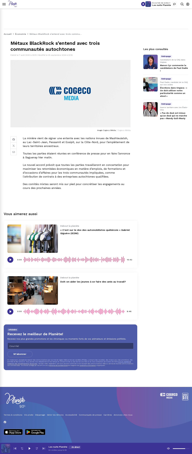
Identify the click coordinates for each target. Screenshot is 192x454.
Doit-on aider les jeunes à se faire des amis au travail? (93, 281)
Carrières (108, 415)
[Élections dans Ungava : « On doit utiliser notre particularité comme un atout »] (150, 84)
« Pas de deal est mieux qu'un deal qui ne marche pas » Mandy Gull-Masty (173, 116)
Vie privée (28, 415)
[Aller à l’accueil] (12, 6)
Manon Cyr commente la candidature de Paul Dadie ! (174, 68)
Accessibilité (71, 415)
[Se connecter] (188, 4)
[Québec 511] (185, 399)
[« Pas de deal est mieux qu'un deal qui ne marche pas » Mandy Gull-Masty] (150, 109)
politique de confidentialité (58, 365)
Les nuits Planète (161, 5)
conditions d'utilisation (88, 365)
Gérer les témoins (55, 415)
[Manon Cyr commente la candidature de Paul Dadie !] (150, 62)
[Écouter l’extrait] (10, 260)
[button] (15, 448)
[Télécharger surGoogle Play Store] (35, 432)
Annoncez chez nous (123, 415)
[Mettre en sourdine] (168, 448)
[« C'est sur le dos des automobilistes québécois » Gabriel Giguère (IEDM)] (32, 239)
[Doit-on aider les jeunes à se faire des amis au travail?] (32, 290)
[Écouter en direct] (143, 4)
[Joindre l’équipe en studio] (174, 4)
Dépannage (40, 415)
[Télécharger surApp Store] (13, 432)
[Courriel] (13, 152)
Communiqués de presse (90, 415)
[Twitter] (13, 146)
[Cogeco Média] (168, 397)
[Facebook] (13, 139)
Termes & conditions (13, 415)
